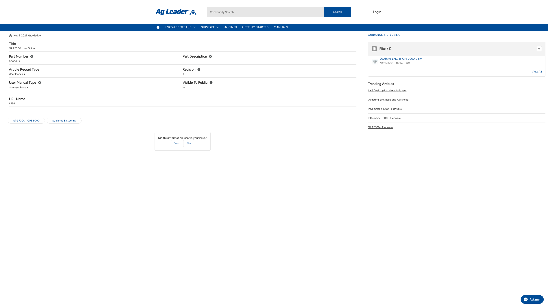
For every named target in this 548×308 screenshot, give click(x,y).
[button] (539, 48)
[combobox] (279, 12)
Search (337, 11)
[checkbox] (184, 87)
